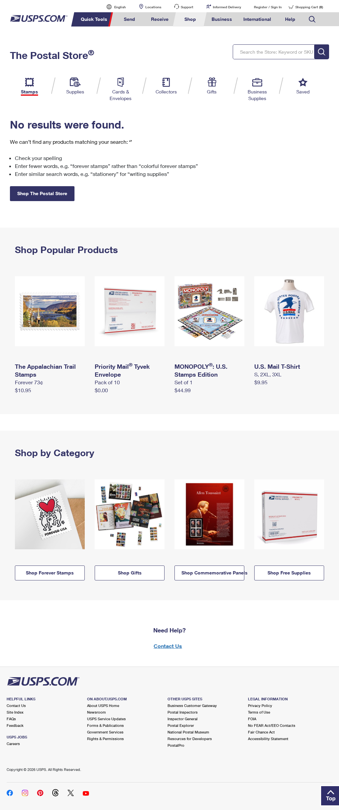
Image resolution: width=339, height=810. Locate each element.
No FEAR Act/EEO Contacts (271, 725)
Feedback (15, 725)
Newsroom (96, 712)
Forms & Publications (105, 725)
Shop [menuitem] (190, 19)
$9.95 (260, 382)
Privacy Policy (260, 705)
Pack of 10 (107, 382)
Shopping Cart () (309, 7)
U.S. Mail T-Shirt (277, 366)
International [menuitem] (257, 19)
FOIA (252, 719)
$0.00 (101, 390)
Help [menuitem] (290, 19)
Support (187, 7)
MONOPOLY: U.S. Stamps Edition (200, 370)
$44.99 (182, 390)
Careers (13, 743)
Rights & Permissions (105, 738)
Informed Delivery (227, 7)
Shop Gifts (130, 572)
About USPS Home (103, 705)
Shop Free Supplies (289, 572)
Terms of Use (259, 712)
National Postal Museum (188, 732)
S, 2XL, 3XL (267, 374)
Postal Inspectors (183, 712)
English (113, 7)
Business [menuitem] (222, 19)
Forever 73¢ (29, 382)
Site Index (15, 712)
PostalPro (176, 745)
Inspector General (183, 719)
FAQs (11, 719)
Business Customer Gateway (192, 705)
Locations (153, 7)
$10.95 (23, 390)
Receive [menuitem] (160, 19)
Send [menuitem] (129, 19)
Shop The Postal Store (42, 193)
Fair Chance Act (261, 732)
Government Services (105, 732)
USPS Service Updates (106, 719)
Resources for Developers (190, 738)
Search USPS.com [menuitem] (312, 19)
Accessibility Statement (268, 738)
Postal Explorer (181, 725)
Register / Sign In (268, 7)
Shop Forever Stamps (50, 572)
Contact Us (168, 646)
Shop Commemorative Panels (212, 572)
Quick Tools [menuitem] (94, 19)
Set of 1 (183, 382)
